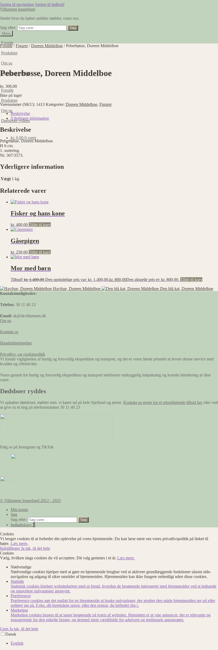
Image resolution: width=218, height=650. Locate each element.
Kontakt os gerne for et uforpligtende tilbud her (162, 402)
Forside (7, 43)
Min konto (19, 509)
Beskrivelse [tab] (20, 113)
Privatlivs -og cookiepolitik (22, 354)
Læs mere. (19, 543)
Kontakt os (9, 332)
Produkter (9, 100)
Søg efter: (8, 27)
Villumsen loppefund (17, 9)
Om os (6, 63)
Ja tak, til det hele (35, 548)
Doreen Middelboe (47, 45)
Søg (73, 28)
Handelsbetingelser (16, 343)
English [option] (17, 643)
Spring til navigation (17, 4)
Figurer (22, 45)
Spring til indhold (49, 4)
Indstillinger (10, 548)
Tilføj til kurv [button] (40, 224)
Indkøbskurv (23, 525)
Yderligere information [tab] (30, 118)
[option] (114, 643)
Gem (4, 629)
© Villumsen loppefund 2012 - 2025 (30, 500)
